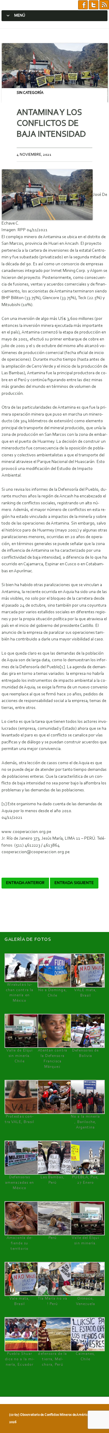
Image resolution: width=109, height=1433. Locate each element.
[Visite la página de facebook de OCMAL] (83, 5)
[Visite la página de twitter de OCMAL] (93, 5)
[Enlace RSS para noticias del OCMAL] (104, 5)
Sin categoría (30, 93)
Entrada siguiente (74, 883)
